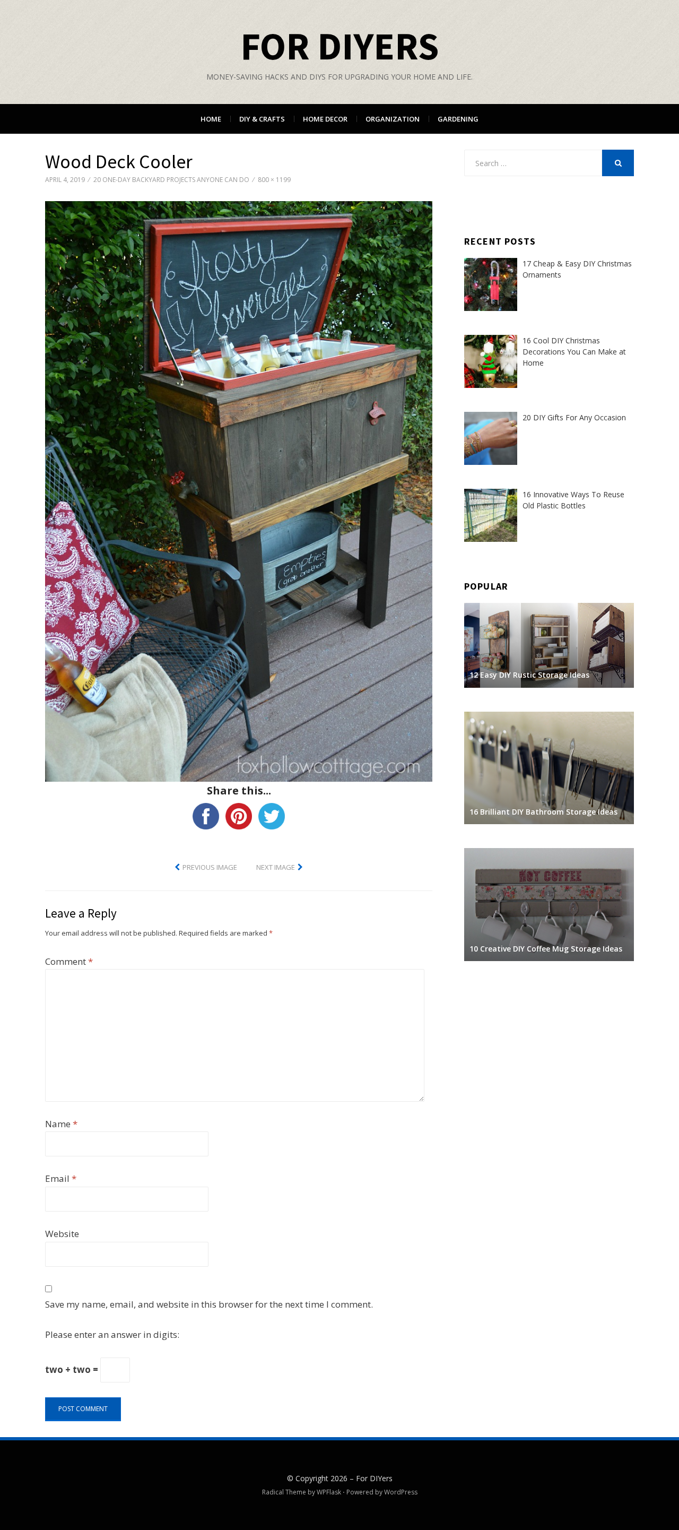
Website (62, 1234)
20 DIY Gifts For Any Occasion (574, 417)
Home (211, 119)
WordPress (400, 1492)
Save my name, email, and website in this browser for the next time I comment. (209, 1304)
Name (61, 1124)
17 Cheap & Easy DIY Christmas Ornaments (577, 269)
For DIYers (339, 46)
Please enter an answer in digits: (112, 1334)
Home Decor (325, 119)
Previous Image (209, 867)
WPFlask (329, 1492)
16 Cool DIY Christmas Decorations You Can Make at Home (574, 351)
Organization (392, 119)
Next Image (275, 867)
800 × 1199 (274, 179)
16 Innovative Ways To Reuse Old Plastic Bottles (573, 500)
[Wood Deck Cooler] (238, 491)
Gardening (458, 119)
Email (60, 1178)
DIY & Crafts (262, 119)
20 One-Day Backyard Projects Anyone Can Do (171, 179)
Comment (69, 961)
